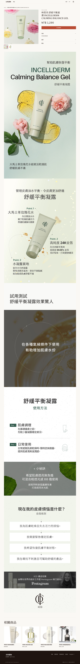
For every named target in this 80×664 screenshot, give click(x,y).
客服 (52, 654)
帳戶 (66, 1)
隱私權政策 (61, 654)
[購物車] (73, 2)
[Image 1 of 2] (6, 47)
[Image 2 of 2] (10, 47)
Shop (5, 7)
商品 (14, 1)
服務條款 (56, 654)
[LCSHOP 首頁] (8, 2)
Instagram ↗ (71, 654)
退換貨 (66, 654)
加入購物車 (58, 27)
